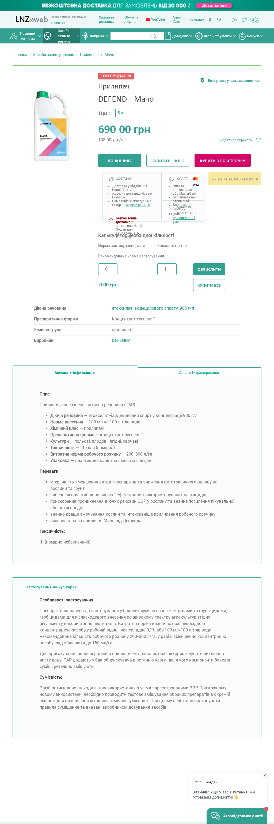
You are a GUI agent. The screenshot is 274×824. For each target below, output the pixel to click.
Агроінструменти (218, 36)
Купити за (235, 179)
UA (211, 20)
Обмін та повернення (131, 20)
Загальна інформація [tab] (75, 373)
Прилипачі (89, 55)
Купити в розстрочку (222, 161)
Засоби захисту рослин (64, 36)
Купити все (209, 285)
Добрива (97, 36)
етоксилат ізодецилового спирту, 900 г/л (153, 308)
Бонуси (253, 36)
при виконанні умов (184, 218)
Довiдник (180, 36)
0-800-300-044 (62, 23)
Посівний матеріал (27, 36)
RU (218, 20)
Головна (20, 55)
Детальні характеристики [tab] (199, 373)
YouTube (158, 20)
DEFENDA (121, 340)
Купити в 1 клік (167, 161)
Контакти (196, 20)
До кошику (120, 161)
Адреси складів (138, 205)
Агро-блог (177, 20)
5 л (120, 113)
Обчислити (209, 270)
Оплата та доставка (106, 20)
